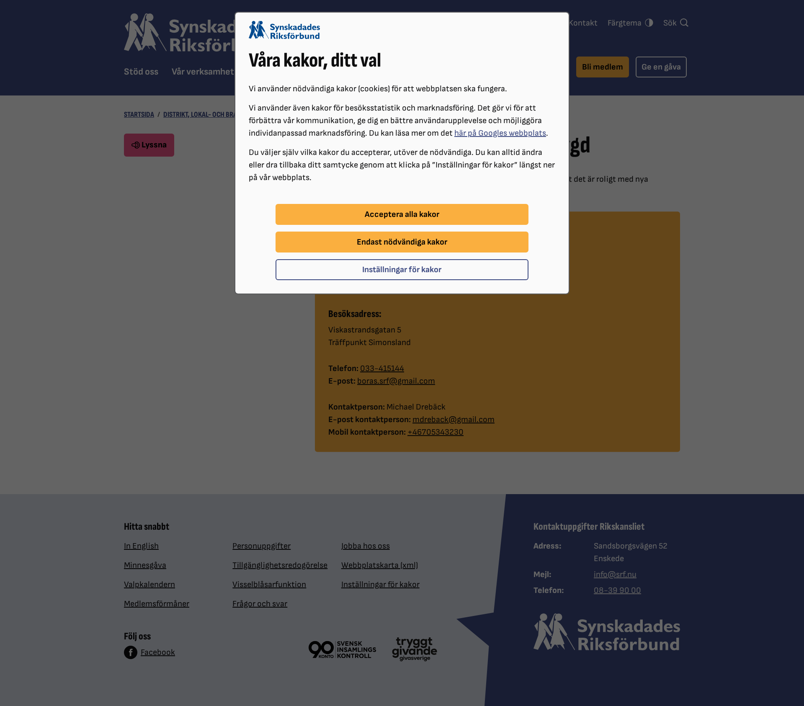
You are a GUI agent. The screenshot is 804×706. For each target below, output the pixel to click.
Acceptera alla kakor (402, 214)
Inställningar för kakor (401, 270)
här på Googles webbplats (500, 133)
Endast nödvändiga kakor (402, 242)
